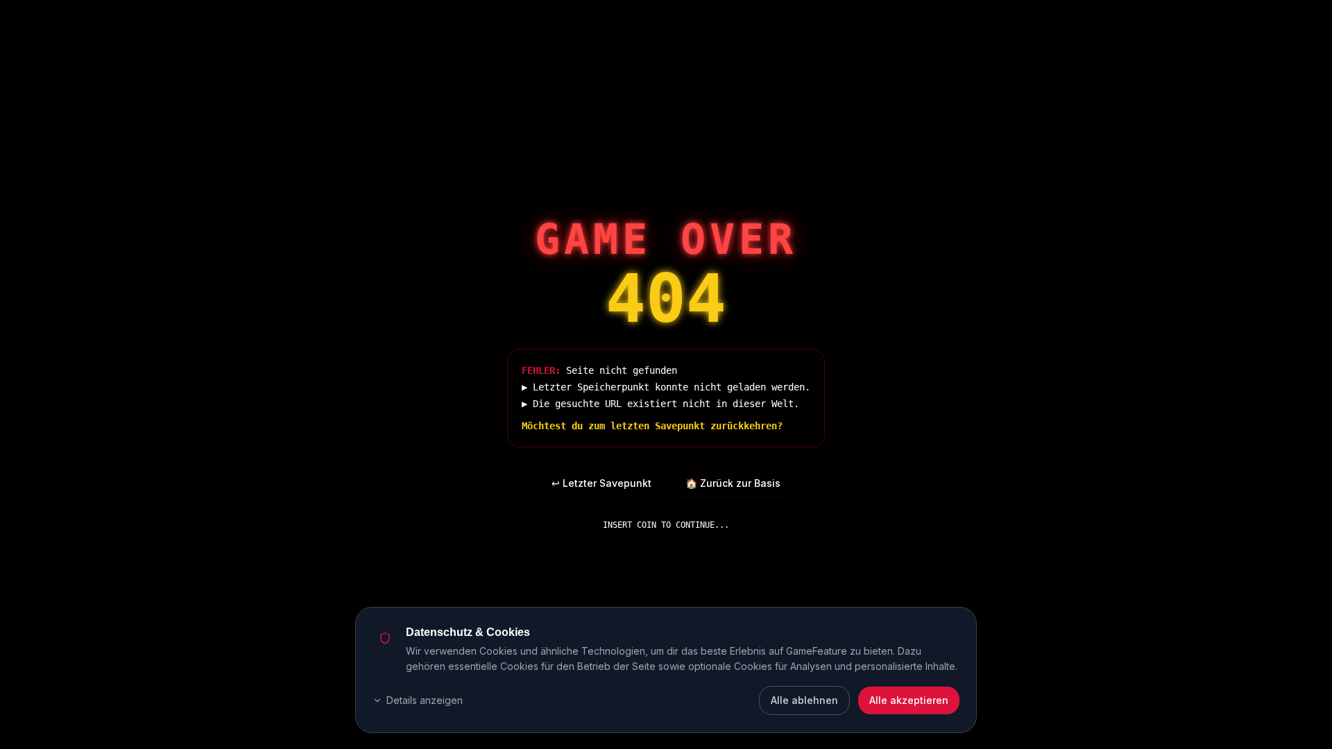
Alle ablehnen (804, 700)
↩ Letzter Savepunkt (601, 483)
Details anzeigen (424, 700)
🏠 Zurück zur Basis (732, 483)
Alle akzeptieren (908, 700)
